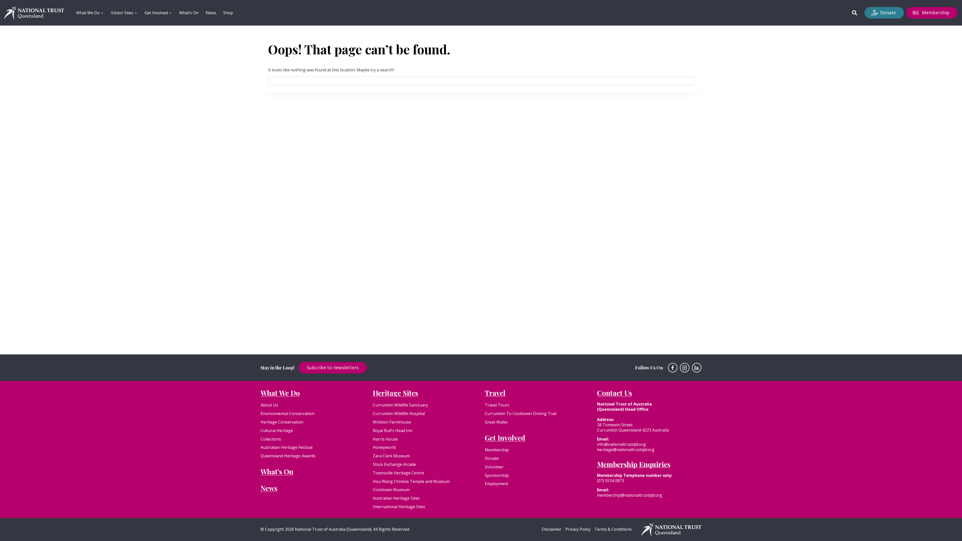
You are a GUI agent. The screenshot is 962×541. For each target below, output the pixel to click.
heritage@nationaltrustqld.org (625, 449)
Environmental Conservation (287, 413)
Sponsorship (497, 475)
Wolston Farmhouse (392, 422)
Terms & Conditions (613, 529)
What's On (277, 471)
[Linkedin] (696, 367)
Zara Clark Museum (391, 456)
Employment (496, 483)
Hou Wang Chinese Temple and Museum (411, 481)
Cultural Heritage (277, 430)
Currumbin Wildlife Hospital (399, 413)
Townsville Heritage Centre (398, 473)
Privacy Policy (577, 529)
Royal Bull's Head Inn (392, 430)
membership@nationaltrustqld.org (629, 495)
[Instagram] (684, 367)
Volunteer (494, 467)
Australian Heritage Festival (286, 447)
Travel (495, 392)
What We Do (280, 392)
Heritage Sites (395, 392)
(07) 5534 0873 (610, 480)
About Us (269, 405)
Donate (888, 13)
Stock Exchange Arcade (394, 464)
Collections (271, 439)
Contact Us (614, 392)
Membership (935, 13)
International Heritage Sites (399, 506)
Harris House (385, 439)
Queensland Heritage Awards (288, 456)
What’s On (188, 13)
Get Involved (505, 437)
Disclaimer (551, 529)
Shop (228, 13)
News (211, 13)
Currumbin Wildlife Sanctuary (400, 405)
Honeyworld (384, 447)
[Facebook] (672, 367)
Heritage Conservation (282, 422)
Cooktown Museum (391, 489)
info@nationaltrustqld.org (621, 444)
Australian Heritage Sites (396, 498)
